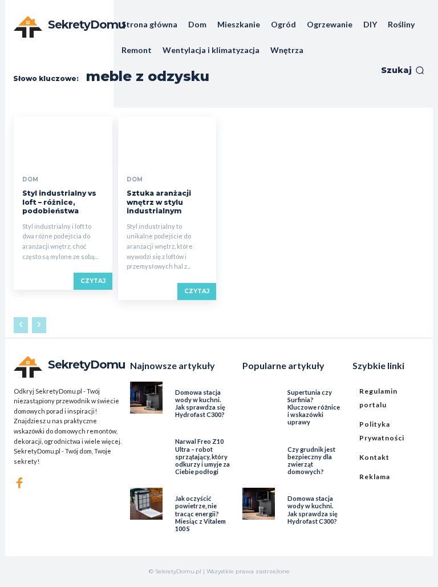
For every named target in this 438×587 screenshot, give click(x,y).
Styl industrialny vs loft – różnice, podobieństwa (59, 202)
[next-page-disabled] (39, 325)
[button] (402, 70)
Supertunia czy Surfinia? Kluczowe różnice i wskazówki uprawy (313, 407)
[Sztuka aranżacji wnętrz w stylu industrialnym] (167, 140)
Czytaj (93, 281)
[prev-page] (21, 325)
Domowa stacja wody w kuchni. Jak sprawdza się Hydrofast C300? (200, 403)
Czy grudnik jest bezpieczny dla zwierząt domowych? (311, 461)
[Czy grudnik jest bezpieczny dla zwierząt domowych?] (258, 455)
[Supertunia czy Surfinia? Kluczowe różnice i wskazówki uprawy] (258, 398)
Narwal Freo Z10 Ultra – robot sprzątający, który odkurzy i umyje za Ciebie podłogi (202, 456)
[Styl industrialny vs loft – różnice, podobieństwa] (63, 140)
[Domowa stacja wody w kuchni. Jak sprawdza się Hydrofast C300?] (146, 398)
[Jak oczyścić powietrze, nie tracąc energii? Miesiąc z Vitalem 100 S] (146, 504)
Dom (30, 180)
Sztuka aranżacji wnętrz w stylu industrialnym (159, 202)
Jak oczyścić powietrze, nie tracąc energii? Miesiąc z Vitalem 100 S (200, 513)
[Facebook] (19, 483)
